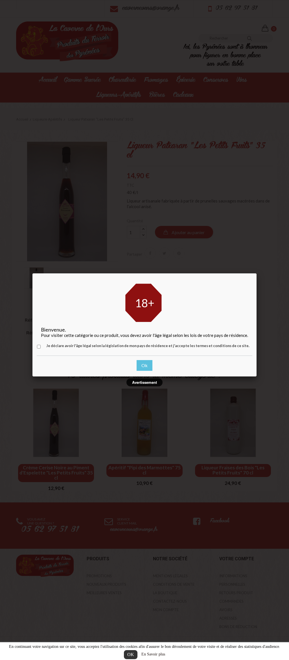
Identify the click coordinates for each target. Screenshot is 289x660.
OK (130, 654)
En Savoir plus (153, 654)
